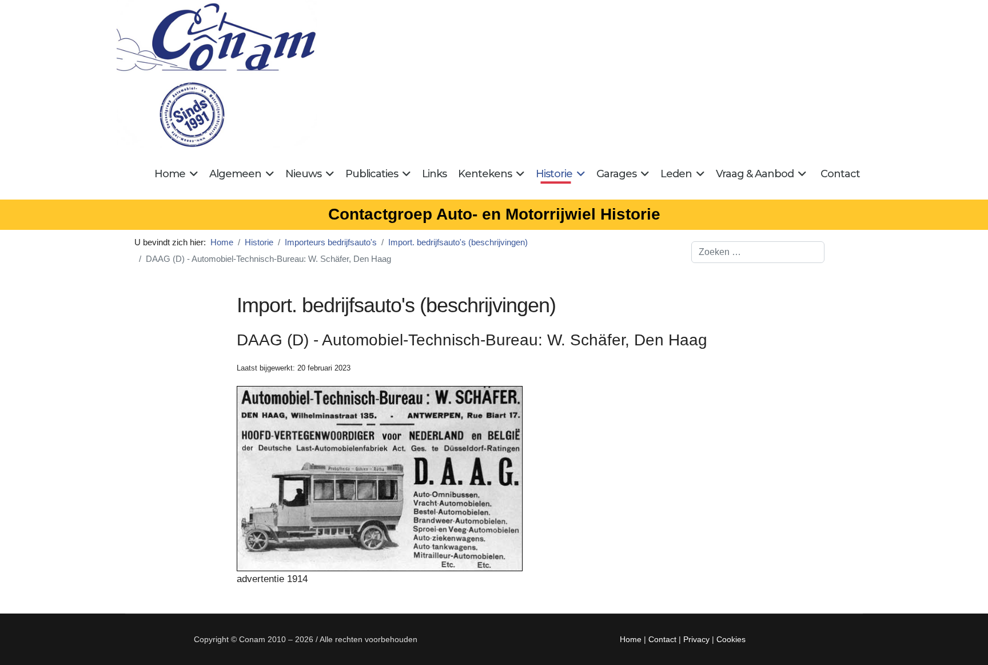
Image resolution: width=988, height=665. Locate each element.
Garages (616, 174)
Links (434, 174)
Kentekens (485, 174)
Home (169, 174)
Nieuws (303, 174)
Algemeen (235, 174)
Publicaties (371, 174)
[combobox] (757, 252)
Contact (840, 174)
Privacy (696, 639)
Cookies (731, 639)
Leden (676, 174)
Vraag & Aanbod (755, 174)
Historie (554, 174)
